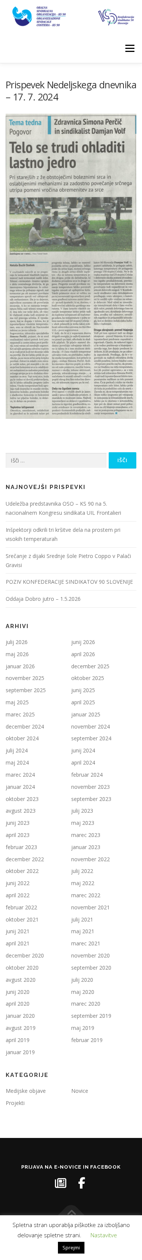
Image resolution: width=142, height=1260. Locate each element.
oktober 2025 (87, 678)
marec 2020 (85, 1003)
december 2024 (25, 726)
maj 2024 (17, 762)
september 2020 (91, 967)
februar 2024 (87, 774)
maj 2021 (82, 931)
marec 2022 (85, 895)
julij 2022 (82, 870)
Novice (79, 1090)
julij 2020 (82, 979)
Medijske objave (26, 1090)
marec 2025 (20, 714)
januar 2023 (85, 847)
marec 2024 (20, 774)
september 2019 (91, 1015)
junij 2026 (83, 642)
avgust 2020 (21, 979)
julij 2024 (17, 750)
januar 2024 (20, 786)
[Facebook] (81, 1183)
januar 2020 (20, 1015)
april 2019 (18, 1040)
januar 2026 (20, 666)
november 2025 (25, 678)
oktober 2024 (22, 738)
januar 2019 (20, 1052)
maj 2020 (82, 991)
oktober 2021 (22, 919)
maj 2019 (82, 1027)
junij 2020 (18, 991)
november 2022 (90, 859)
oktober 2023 (22, 798)
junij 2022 (18, 883)
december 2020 (25, 955)
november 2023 (90, 786)
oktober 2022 (22, 870)
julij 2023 (82, 810)
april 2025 (83, 702)
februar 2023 (21, 847)
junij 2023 (18, 822)
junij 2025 (83, 690)
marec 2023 (85, 834)
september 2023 (91, 798)
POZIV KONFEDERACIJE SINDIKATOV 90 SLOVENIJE (69, 581)
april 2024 (83, 762)
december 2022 (25, 859)
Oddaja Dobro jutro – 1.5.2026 (43, 598)
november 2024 (90, 726)
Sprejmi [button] (71, 1247)
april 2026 (83, 654)
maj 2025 (17, 702)
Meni (128, 48)
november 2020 (90, 955)
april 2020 (18, 1003)
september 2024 (91, 738)
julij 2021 (82, 919)
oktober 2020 (22, 967)
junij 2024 (83, 750)
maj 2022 (82, 883)
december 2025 (90, 666)
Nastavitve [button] (104, 1235)
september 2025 (26, 690)
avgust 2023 (21, 810)
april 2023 (18, 834)
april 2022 (18, 895)
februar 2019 (87, 1040)
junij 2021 (18, 931)
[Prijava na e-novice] (60, 1183)
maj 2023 (82, 822)
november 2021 (90, 907)
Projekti (15, 1102)
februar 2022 (21, 907)
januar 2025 (85, 714)
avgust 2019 (21, 1027)
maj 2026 (17, 654)
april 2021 (18, 943)
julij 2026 (17, 642)
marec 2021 (85, 943)
